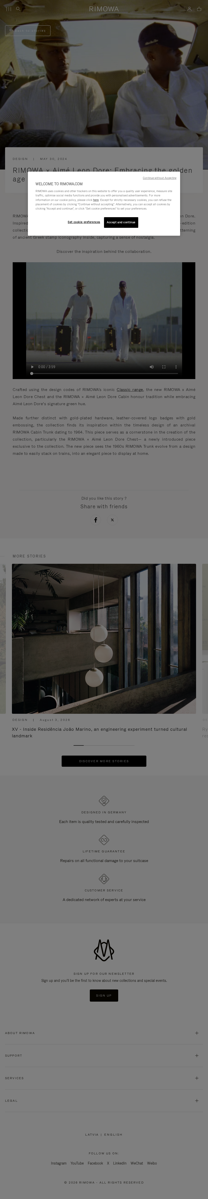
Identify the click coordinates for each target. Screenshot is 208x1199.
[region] (104, 204)
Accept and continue (121, 222)
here (96, 200)
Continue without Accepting (159, 178)
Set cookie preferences (84, 222)
